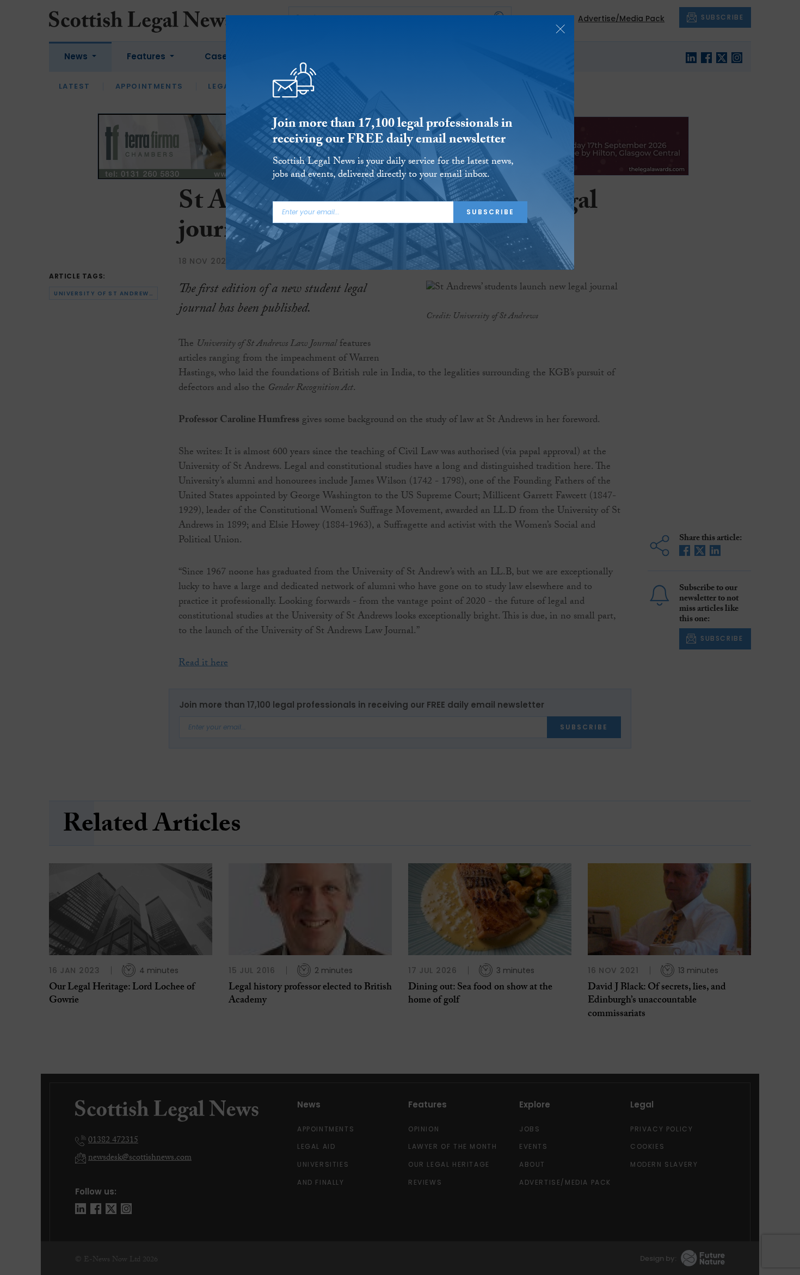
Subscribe (490, 211)
